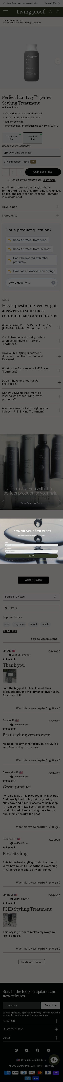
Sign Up (31, 556)
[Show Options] (56, 551)
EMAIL (6, 542)
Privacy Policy (43, 559)
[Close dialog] (61, 520)
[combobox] (31, 551)
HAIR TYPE (8, 548)
